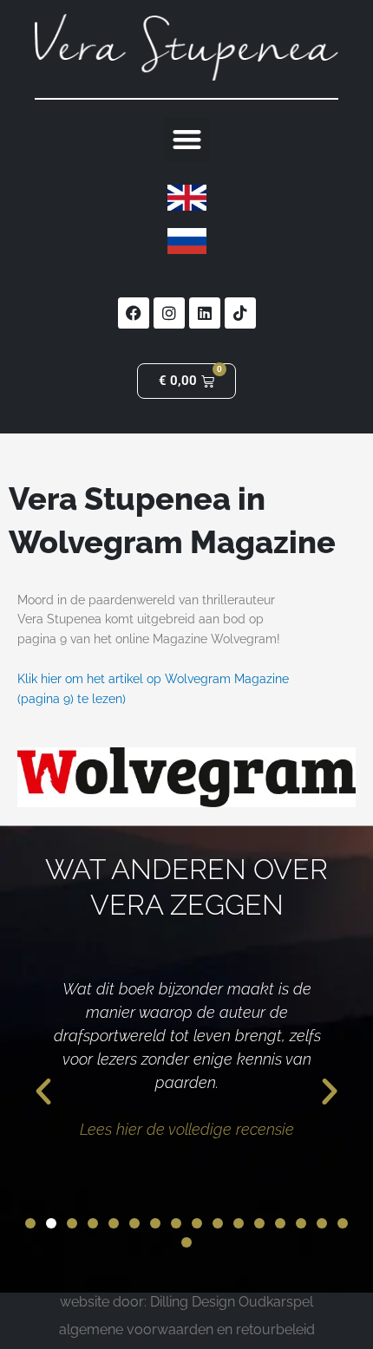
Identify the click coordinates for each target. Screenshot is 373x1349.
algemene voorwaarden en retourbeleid (187, 1329)
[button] (187, 140)
